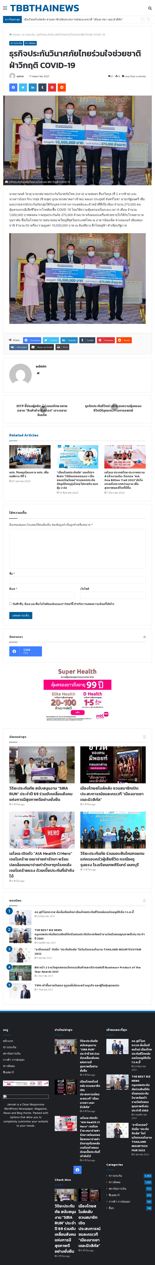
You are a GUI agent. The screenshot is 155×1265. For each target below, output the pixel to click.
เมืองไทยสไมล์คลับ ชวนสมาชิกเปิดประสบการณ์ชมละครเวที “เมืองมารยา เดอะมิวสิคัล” (111, 794)
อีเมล (13, 588)
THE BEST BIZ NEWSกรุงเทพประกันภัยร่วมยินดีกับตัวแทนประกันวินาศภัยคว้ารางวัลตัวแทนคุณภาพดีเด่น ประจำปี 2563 (90, 934)
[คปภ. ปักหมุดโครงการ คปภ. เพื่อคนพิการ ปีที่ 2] (30, 457)
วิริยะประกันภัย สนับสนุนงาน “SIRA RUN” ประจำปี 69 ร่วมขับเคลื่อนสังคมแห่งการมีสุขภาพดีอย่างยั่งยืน (40, 794)
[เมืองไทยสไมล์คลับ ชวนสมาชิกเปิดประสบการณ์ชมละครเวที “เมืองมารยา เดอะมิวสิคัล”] (113, 764)
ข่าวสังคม (30, 43)
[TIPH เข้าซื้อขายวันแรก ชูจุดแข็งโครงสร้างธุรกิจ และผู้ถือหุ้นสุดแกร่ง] (20, 991)
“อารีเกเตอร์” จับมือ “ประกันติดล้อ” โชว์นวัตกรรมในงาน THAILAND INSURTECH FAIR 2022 (142, 1137)
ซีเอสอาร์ (8, 1072)
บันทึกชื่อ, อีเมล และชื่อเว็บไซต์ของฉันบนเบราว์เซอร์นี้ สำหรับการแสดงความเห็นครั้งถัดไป (63, 604)
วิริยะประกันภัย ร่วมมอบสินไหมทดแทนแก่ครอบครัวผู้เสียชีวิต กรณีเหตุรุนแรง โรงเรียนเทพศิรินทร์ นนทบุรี (112, 859)
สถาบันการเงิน (11, 1053)
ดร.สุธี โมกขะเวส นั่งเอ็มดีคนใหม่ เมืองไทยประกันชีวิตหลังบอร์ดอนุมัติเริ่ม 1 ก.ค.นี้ (84, 912)
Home (16, 34)
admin (20, 76)
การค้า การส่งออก (13, 1059)
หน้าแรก (8, 1041)
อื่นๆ (111, 1208)
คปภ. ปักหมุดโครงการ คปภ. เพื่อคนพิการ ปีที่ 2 (29, 474)
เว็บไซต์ (84, 588)
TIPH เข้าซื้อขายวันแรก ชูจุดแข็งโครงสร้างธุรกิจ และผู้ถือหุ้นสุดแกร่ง (77, 985)
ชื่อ (12, 573)
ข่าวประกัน (28, 34)
